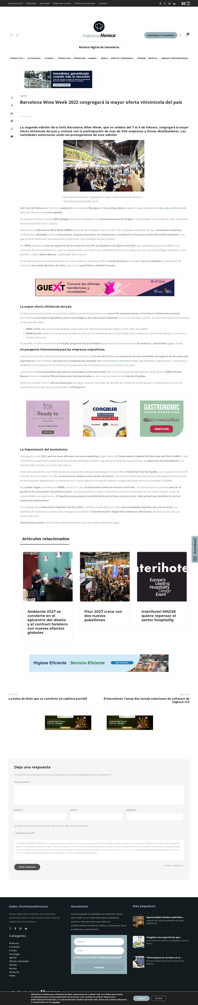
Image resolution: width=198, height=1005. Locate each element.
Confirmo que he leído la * (98, 957)
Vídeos (104, 58)
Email (73, 810)
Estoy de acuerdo (26, 833)
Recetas (152, 58)
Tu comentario (22, 782)
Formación (79, 58)
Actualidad (33, 58)
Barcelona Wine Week (173, 208)
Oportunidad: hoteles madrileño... (165, 917)
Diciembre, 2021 (26, 116)
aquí (116, 522)
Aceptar (141, 998)
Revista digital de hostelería (99, 47)
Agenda (92, 58)
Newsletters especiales (174, 58)
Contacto (102, 3)
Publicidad (31, 3)
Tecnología (64, 58)
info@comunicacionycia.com (122, 850)
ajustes (56, 1002)
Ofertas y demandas (122, 58)
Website (131, 810)
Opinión (141, 58)
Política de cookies (62, 3)
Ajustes (158, 998)
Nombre (18, 810)
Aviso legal (45, 3)
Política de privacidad (85, 3)
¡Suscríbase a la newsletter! (160, 35)
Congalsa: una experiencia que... (164, 937)
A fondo (48, 58)
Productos (16, 58)
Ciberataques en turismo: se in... (164, 957)
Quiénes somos (15, 3)
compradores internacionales (120, 360)
